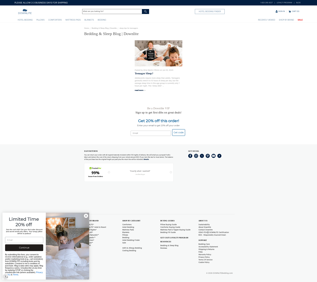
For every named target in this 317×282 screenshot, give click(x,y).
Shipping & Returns (206, 249)
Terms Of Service (205, 260)
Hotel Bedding (25, 20)
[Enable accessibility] (5, 277)
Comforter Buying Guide (170, 227)
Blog (298, 3)
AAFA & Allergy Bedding (132, 248)
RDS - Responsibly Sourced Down (212, 235)
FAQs (200, 252)
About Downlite (204, 227)
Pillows (40, 20)
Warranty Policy (204, 254)
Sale (300, 20)
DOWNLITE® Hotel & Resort (95, 227)
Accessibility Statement (208, 247)
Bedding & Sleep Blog (169, 245)
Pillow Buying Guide (168, 225)
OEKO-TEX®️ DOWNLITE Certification (213, 232)
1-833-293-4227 (266, 3)
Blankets (89, 20)
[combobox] (115, 11)
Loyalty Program (284, 3)
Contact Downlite (205, 230)
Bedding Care (204, 244)
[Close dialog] (86, 216)
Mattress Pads (73, 20)
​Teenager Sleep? (144, 73)
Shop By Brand (286, 20)
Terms (15, 275)
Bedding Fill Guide (168, 232)
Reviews (163, 248)
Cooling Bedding (129, 251)
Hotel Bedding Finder (210, 12)
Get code (179, 132)
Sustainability (204, 225)
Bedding (102, 20)
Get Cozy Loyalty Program (174, 238)
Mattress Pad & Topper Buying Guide (175, 230)
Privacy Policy (204, 257)
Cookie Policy (203, 262)
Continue (24, 247)
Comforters (55, 20)
